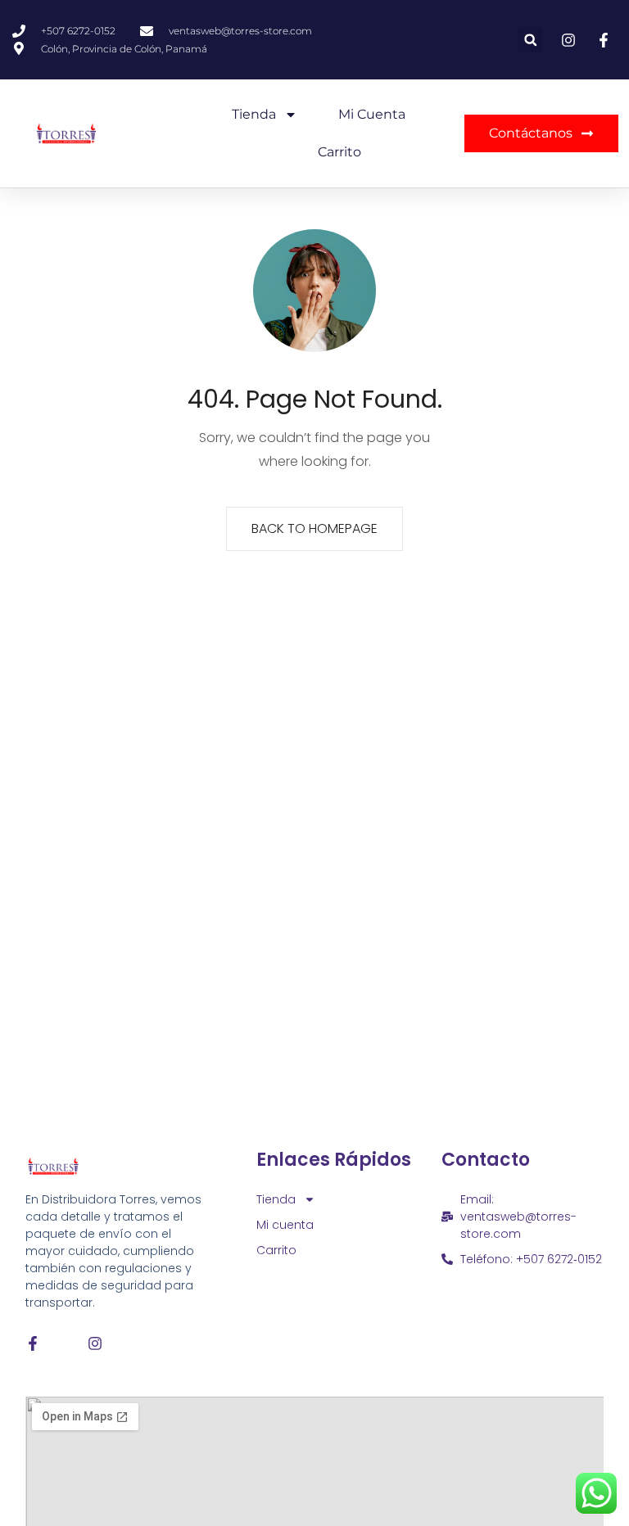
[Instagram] (95, 1343)
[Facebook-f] (32, 1343)
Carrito (339, 152)
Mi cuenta (371, 114)
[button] (530, 39)
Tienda (254, 114)
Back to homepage (314, 528)
